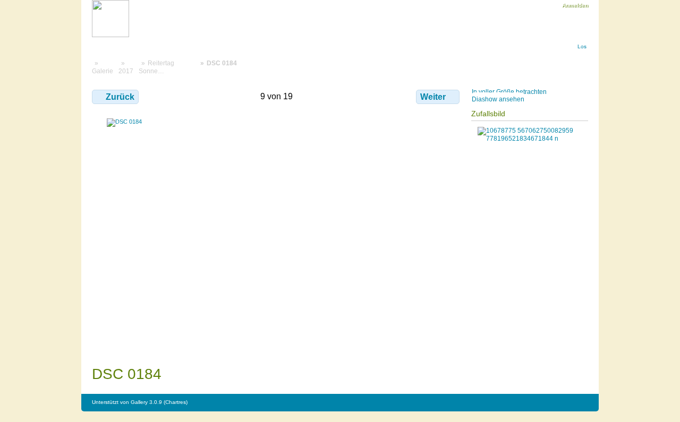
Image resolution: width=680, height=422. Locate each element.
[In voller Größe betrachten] (277, 231)
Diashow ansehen (498, 99)
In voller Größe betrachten (509, 91)
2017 (125, 70)
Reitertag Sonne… (156, 66)
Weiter (433, 96)
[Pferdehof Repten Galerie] (110, 35)
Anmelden (575, 5)
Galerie (102, 70)
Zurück (120, 96)
